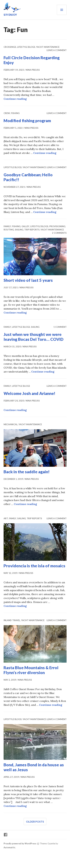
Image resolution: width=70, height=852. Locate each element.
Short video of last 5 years (28, 280)
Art (6, 518)
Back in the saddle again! (27, 471)
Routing (9, 229)
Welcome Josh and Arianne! (29, 393)
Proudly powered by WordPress (20, 843)
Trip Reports (32, 229)
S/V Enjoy (10, 14)
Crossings (10, 47)
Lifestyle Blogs (26, 47)
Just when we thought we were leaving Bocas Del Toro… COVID (33, 337)
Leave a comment (57, 50)
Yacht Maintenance (47, 47)
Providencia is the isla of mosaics (34, 565)
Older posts (35, 821)
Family (7, 226)
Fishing (15, 113)
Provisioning (57, 226)
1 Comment (60, 327)
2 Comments (59, 233)
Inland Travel (12, 620)
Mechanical (11, 424)
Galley (25, 226)
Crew (7, 113)
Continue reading (15, 98)
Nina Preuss (33, 70)
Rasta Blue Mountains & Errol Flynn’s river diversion (31, 670)
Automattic (9, 847)
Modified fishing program (27, 120)
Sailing (19, 229)
